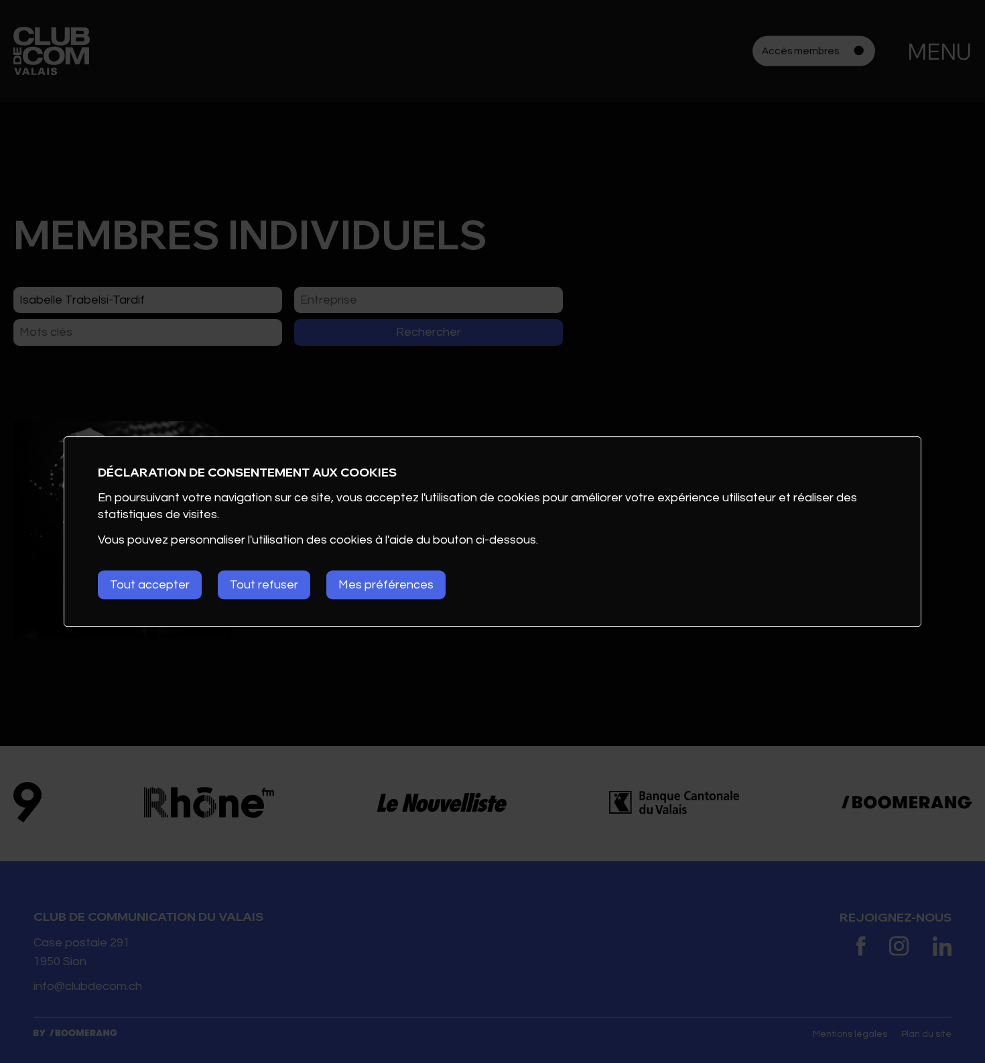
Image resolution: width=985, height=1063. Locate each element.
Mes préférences (386, 584)
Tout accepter (150, 584)
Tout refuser (264, 584)
